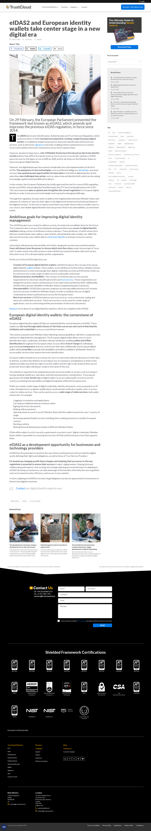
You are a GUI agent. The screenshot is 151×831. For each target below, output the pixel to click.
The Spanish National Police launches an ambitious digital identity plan (121, 567)
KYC (115, 169)
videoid (120, 187)
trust (109, 184)
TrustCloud (117, 184)
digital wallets (15, 501)
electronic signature (114, 154)
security (130, 176)
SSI (118, 180)
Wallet (10, 767)
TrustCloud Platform (49, 7)
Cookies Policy (128, 825)
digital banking (128, 143)
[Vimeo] (78, 759)
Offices (37, 755)
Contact (84, 7)
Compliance (139, 825)
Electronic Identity (120, 151)
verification (112, 187)
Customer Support (69, 752)
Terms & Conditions (93, 825)
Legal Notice (118, 825)
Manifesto (38, 758)
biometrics (130, 136)
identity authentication (115, 165)
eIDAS (110, 151)
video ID (128, 187)
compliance (121, 140)
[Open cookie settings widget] (4, 827)
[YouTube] (83, 759)
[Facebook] (69, 759)
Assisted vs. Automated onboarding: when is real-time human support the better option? (124, 104)
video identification (114, 191)
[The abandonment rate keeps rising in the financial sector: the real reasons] (23, 528)
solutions (111, 180)
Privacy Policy (107, 825)
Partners (64, 7)
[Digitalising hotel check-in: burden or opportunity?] (55, 528)
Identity (39, 39)
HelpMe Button (12, 761)
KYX (9, 748)
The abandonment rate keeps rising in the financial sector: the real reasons (22, 546)
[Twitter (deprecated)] (74, 759)
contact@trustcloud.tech (44, 596)
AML (113, 133)
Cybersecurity (132, 140)
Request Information (133, 7)
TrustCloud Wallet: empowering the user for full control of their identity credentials (34, 567)
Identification (12, 754)
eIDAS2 (24, 501)
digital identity (120, 147)
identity (122, 162)
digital (120, 143)
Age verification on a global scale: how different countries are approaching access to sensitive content (124, 113)
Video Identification (14, 764)
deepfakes (111, 143)
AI (109, 133)
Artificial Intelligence (124, 133)
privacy (119, 173)
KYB (109, 169)
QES (9, 773)
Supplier (124, 180)
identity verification (131, 165)
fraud (110, 158)
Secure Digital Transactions (116, 176)
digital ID (111, 147)
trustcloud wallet (35, 501)
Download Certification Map (18, 730)
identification (112, 162)
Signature (11, 770)
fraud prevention (120, 158)
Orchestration (133, 169)
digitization (131, 147)
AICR (9, 751)
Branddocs (111, 140)
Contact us (67, 748)
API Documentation (41, 761)
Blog (65, 745)
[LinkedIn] (65, 759)
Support (37, 752)
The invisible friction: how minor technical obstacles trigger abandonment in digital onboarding (84, 547)
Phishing (111, 173)
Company (73, 7)
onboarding (123, 169)
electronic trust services (131, 154)
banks (122, 136)
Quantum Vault (12, 777)
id (128, 158)
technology (132, 180)
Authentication (113, 136)
